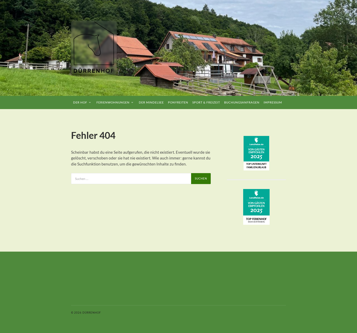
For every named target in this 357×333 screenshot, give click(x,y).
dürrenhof (91, 312)
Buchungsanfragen (241, 102)
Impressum (273, 102)
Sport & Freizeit (206, 102)
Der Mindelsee (151, 102)
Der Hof (80, 102)
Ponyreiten (178, 102)
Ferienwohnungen (113, 102)
